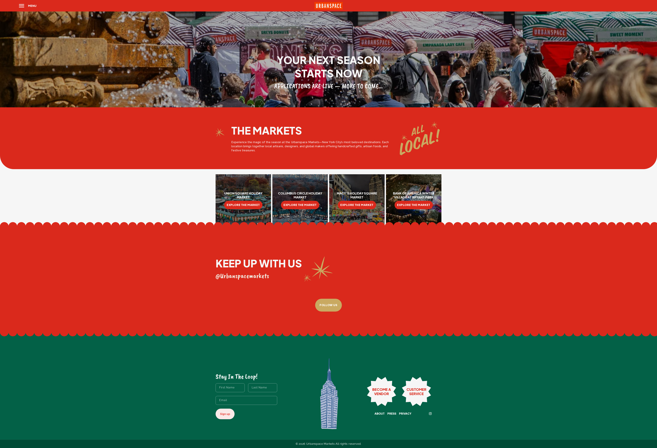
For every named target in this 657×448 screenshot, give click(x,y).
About (380, 413)
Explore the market (243, 205)
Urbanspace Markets (320, 443)
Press (391, 413)
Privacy (405, 413)
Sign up (225, 414)
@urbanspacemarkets (242, 276)
